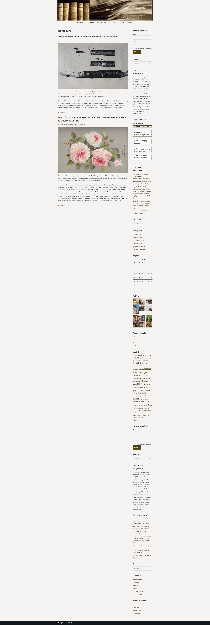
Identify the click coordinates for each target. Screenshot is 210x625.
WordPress (71, 623)
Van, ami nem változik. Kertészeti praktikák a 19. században (87, 36)
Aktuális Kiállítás (138, 240)
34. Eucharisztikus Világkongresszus (142, 355)
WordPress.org (136, 346)
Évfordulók (116, 22)
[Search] (150, 63)
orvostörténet (135, 405)
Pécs (149, 405)
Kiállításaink (136, 237)
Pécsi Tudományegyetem (140, 410)
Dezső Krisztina (139, 363)
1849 (138, 358)
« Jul (134, 290)
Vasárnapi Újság (148, 415)
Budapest (145, 360)
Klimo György (139, 387)
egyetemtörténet (138, 369)
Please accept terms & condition (142, 48)
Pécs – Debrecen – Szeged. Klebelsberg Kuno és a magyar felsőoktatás (141, 206)
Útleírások (135, 420)
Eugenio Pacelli (142, 375)
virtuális (135, 418)
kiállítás (140, 384)
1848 (134, 358)
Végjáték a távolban (138, 213)
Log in (134, 336)
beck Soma (135, 360)
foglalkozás (136, 378)
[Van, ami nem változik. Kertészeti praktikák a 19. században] (93, 66)
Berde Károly (139, 360)
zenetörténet (149, 417)
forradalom (143, 378)
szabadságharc (137, 415)
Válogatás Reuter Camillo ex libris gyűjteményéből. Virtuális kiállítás (141, 176)
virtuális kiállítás (142, 417)
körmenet (148, 390)
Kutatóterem (91, 22)
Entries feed (136, 339)
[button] (136, 302)
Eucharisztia (136, 375)
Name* (134, 34)
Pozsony (140, 405)
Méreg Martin (142, 399)
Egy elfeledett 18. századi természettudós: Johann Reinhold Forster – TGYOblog (141, 189)
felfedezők (148, 375)
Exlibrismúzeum (137, 174)
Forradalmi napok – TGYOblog (141, 211)
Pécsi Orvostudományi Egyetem (141, 408)
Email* (134, 41)
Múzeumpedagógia (138, 246)
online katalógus (147, 401)
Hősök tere (139, 381)
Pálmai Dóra (144, 405)
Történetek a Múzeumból (103, 22)
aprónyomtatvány (145, 358)
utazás (143, 415)
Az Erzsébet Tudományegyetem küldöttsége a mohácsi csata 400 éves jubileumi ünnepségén (141, 79)
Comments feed (137, 342)
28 (145, 281)
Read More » (61, 112)
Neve (59, 623)
